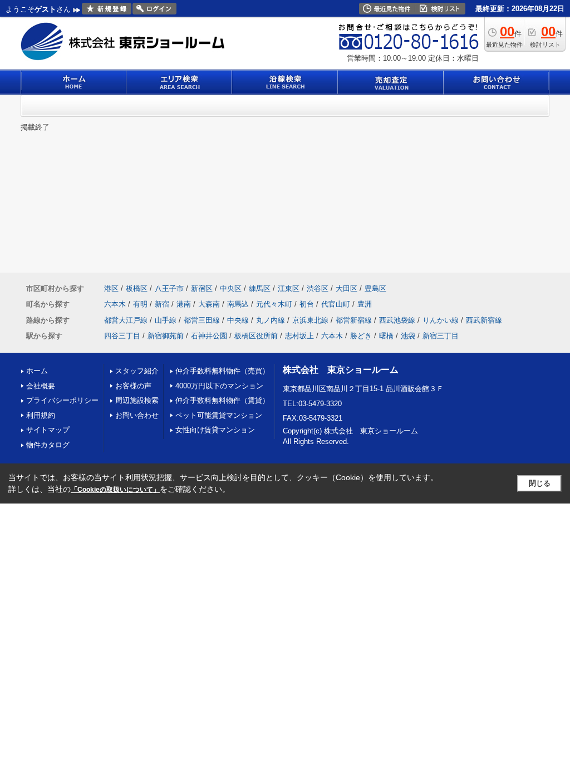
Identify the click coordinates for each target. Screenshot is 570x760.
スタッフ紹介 (137, 371)
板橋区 (137, 288)
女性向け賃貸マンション (215, 430)
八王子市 (169, 288)
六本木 (115, 304)
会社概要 (40, 386)
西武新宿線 (484, 320)
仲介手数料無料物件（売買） (222, 371)
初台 (306, 304)
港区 (111, 288)
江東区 (288, 288)
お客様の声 (133, 386)
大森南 (209, 304)
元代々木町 (274, 304)
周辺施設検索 (137, 400)
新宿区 (202, 288)
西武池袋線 (397, 320)
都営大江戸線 (126, 320)
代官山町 (335, 304)
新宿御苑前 (166, 336)
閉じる (540, 483)
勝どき (361, 336)
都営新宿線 (354, 320)
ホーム (37, 371)
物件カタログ (48, 445)
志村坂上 (299, 336)
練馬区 (260, 288)
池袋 (408, 336)
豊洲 (364, 304)
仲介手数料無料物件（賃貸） (222, 400)
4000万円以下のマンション (219, 386)
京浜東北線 (310, 320)
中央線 (238, 320)
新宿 (162, 304)
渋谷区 (317, 288)
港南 (183, 304)
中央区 (231, 288)
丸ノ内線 (270, 320)
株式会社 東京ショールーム (341, 369)
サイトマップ (48, 430)
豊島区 (375, 288)
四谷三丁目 (122, 336)
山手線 (165, 320)
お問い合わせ (137, 415)
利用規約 (40, 415)
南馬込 (238, 304)
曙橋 (386, 336)
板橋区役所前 (256, 336)
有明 (140, 304)
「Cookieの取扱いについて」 (115, 489)
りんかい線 (440, 320)
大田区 (346, 288)
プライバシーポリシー (62, 400)
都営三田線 (202, 320)
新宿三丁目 (440, 336)
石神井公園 (209, 336)
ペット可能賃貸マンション (218, 415)
